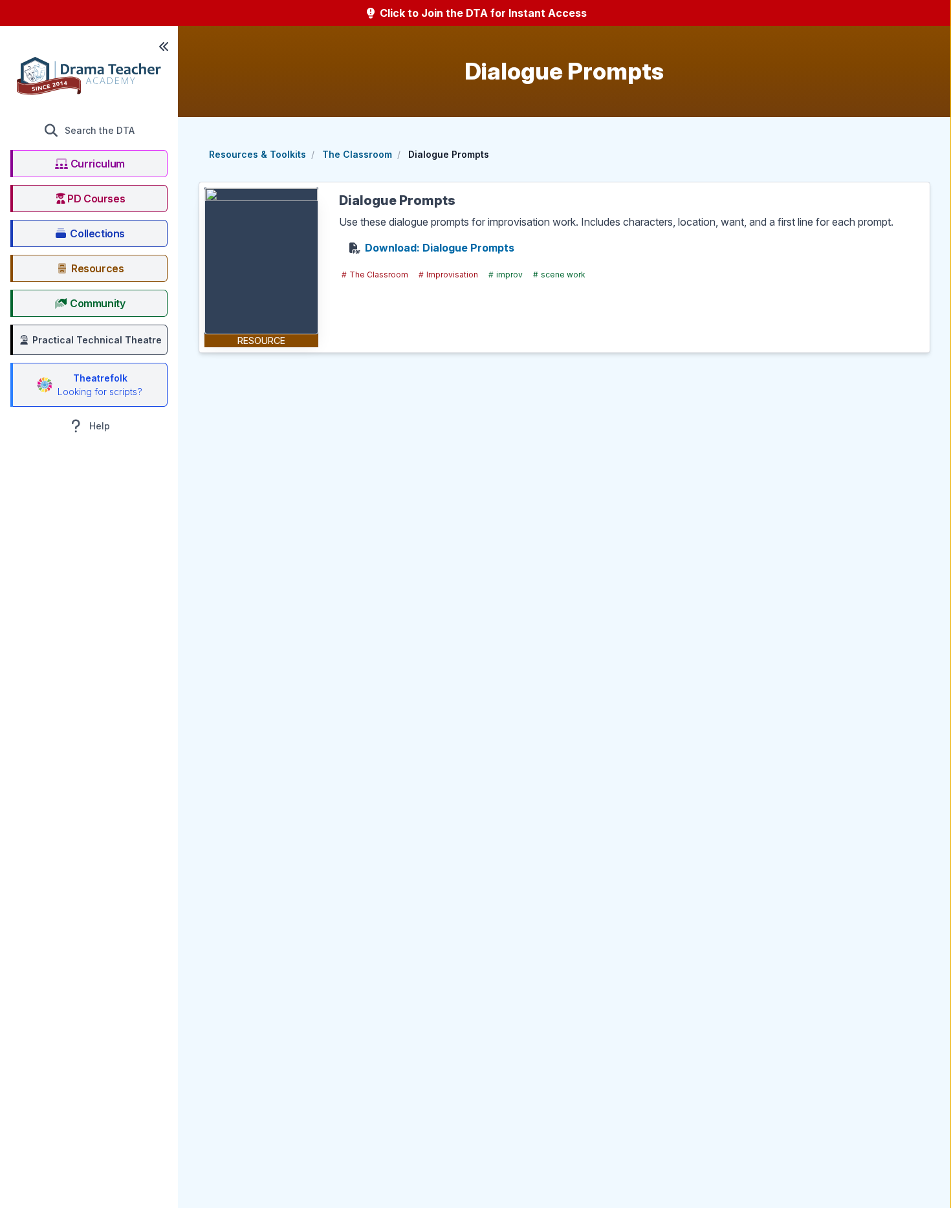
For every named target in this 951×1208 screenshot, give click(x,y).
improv (505, 274)
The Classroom (357, 154)
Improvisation (448, 274)
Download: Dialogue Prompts (439, 247)
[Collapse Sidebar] (164, 46)
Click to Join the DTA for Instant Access (482, 12)
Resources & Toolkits (257, 154)
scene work (559, 274)
